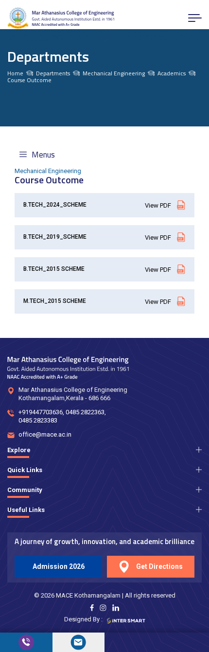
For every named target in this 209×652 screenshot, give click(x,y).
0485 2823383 (37, 420)
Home (15, 73)
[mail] (78, 642)
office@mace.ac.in (44, 434)
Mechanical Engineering (114, 73)
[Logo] (60, 18)
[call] (26, 642)
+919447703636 (40, 412)
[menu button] (195, 18)
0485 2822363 (85, 412)
